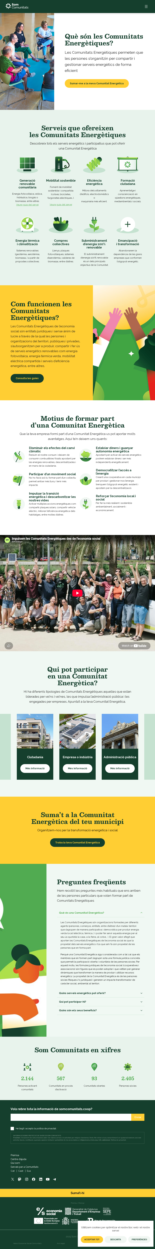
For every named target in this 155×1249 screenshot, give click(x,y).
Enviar (137, 1117)
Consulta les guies (27, 378)
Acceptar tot (91, 1239)
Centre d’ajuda (18, 1159)
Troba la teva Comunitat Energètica (77, 842)
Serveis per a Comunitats (24, 1166)
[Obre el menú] (146, 6)
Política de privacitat (118, 1140)
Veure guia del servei (27, 204)
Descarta (115, 1239)
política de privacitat (46, 1128)
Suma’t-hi (77, 1193)
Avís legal (61, 1243)
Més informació (35, 768)
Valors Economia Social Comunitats (27, 1243)
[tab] (100, 913)
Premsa (15, 1155)
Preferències (139, 1239)
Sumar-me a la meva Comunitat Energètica (97, 83)
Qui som (15, 1163)
